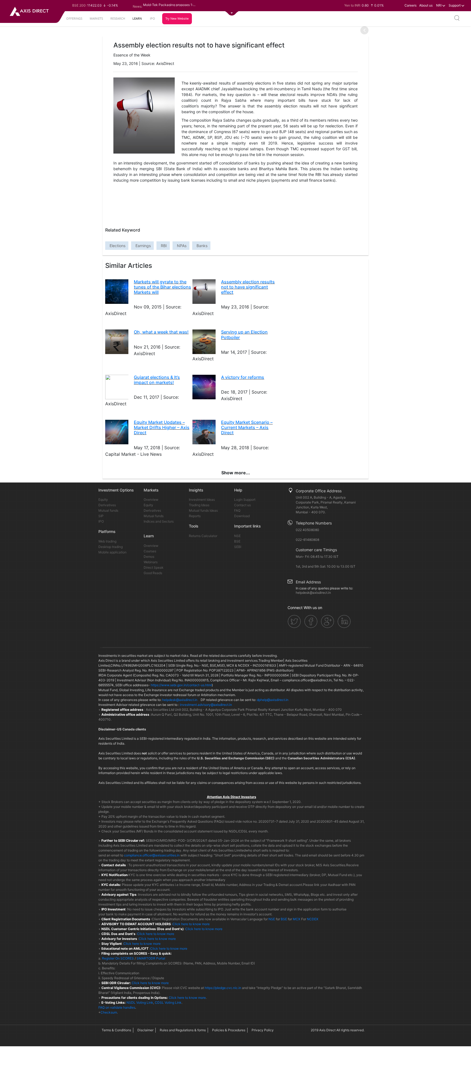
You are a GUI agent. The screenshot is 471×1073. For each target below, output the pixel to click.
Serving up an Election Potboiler (244, 334)
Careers (410, 5)
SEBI (237, 547)
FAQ (237, 510)
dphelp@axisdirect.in (272, 700)
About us (426, 5)
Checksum (109, 1012)
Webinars (151, 562)
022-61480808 (307, 540)
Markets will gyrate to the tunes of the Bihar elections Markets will (162, 287)
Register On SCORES (117, 958)
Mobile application (112, 552)
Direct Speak (154, 567)
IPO (152, 18)
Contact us (242, 505)
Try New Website (177, 18)
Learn (137, 18)
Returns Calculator (203, 536)
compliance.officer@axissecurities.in (152, 855)
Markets (96, 18)
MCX (296, 919)
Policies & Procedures (228, 1030)
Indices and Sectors (159, 521)
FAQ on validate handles (116, 1007)
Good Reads (153, 573)
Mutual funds (108, 510)
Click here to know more (191, 924)
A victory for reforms (242, 377)
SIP (101, 516)
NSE (237, 536)
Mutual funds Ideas (203, 510)
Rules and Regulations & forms (183, 1030)
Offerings (74, 18)
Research (117, 18)
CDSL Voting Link (168, 1002)
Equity (103, 499)
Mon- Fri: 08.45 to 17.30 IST (317, 557)
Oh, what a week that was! (161, 332)
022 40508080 (307, 530)
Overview (151, 499)
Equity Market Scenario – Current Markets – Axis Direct (247, 427)
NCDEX (312, 919)
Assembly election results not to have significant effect (248, 287)
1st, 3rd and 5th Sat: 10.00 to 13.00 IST (325, 566)
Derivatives (107, 505)
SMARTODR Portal (151, 958)
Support (455, 5)
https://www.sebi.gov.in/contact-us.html (181, 685)
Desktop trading (110, 547)
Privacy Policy (263, 1030)
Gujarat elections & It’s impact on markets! (157, 379)
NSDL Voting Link (139, 1002)
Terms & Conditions (116, 1030)
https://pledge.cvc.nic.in (223, 988)
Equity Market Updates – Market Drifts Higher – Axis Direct (161, 427)
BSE (237, 541)
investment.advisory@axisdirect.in (206, 705)
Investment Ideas (202, 499)
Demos (149, 557)
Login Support (244, 499)
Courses (150, 551)
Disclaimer (145, 1030)
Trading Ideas (199, 505)
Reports (195, 516)
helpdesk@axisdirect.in (313, 593)
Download (242, 516)
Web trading (107, 541)
